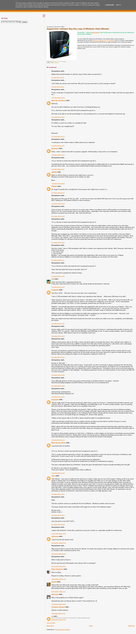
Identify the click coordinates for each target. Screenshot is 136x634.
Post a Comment (51, 622)
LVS (52, 279)
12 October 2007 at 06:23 (58, 203)
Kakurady (54, 594)
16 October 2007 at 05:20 (58, 524)
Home (91, 626)
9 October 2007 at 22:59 (57, 86)
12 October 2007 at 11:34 (57, 336)
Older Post (131, 626)
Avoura (54, 582)
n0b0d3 (54, 172)
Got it (118, 5)
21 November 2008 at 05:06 (58, 604)
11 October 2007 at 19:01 (57, 169)
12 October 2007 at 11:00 (57, 216)
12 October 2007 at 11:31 (57, 323)
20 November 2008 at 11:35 (58, 579)
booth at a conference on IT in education (103, 40)
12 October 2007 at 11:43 (57, 357)
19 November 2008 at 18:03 (58, 533)
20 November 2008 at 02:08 (58, 553)
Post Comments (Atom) (62, 629)
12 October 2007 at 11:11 (57, 260)
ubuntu (56, 62)
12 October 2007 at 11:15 (57, 276)
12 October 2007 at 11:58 (57, 375)
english (52, 62)
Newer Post (50, 626)
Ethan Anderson (57, 569)
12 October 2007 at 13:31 (58, 494)
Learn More (109, 5)
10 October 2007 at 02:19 (58, 117)
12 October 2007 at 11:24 (57, 287)
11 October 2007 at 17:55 (57, 155)
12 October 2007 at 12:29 (58, 473)
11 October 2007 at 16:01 (57, 145)
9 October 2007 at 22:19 (57, 77)
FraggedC (55, 290)
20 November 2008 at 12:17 (58, 591)
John (53, 476)
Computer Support (58, 607)
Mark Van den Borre (58, 100)
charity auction (95, 32)
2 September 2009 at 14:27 (58, 613)
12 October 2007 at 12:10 (58, 440)
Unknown (54, 148)
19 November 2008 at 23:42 (58, 543)
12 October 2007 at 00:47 (58, 192)
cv (52, 616)
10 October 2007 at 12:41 (58, 136)
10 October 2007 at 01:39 (58, 97)
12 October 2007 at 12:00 (58, 385)
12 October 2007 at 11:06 (57, 242)
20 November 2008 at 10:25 (58, 566)
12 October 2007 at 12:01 (58, 396)
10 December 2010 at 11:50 (58, 619)
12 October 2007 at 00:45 (58, 183)
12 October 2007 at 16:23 (58, 515)
